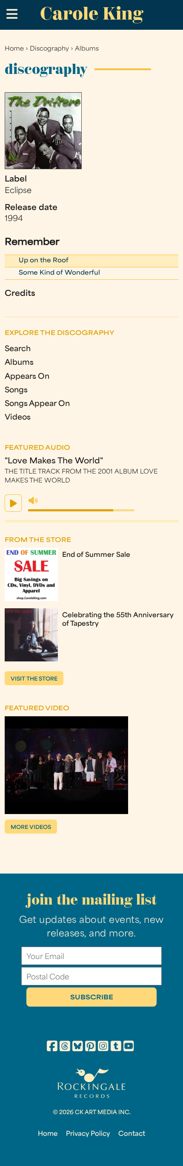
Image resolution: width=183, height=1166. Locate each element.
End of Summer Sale (96, 555)
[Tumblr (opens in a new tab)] (116, 1047)
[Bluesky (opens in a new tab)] (77, 1047)
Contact (131, 1134)
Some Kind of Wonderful (59, 273)
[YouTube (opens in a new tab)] (128, 1047)
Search (18, 349)
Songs (16, 390)
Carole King (91, 13)
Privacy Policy (88, 1134)
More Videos (31, 827)
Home (14, 49)
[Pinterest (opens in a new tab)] (90, 1047)
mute (33, 501)
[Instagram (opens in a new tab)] (103, 1047)
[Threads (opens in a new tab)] (65, 1047)
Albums (87, 49)
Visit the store (34, 679)
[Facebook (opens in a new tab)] (52, 1047)
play (13, 503)
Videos (18, 417)
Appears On (27, 376)
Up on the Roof (44, 261)
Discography (49, 49)
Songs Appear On (37, 404)
